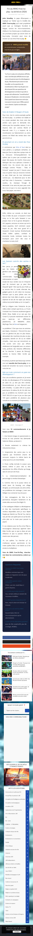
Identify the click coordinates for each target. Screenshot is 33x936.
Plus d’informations (21, 929)
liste (15, 324)
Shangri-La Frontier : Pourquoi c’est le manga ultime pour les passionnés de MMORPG (21, 664)
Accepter (17, 931)
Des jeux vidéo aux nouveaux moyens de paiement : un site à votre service (20, 672)
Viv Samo (22, 14)
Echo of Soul (20, 147)
